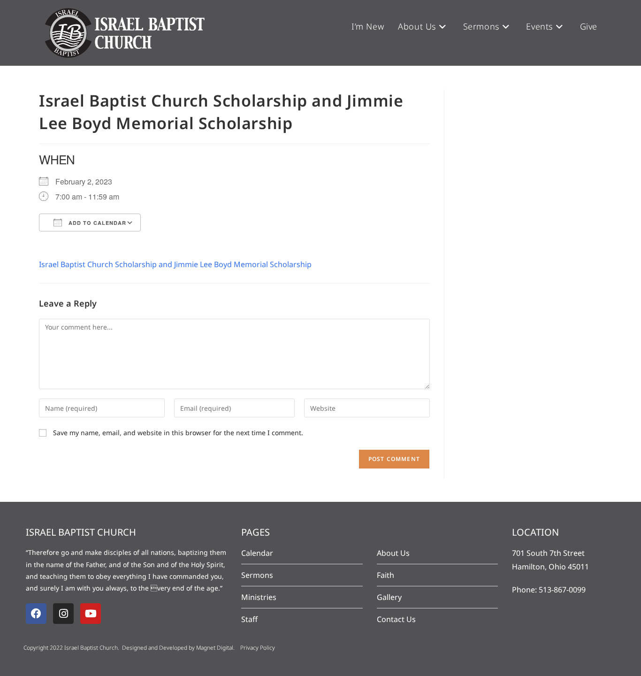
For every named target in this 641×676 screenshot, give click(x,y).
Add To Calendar (96, 222)
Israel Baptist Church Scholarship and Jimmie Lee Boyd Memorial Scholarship (175, 264)
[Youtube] (90, 613)
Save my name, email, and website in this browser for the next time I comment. (178, 432)
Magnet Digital (214, 648)
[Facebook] (36, 613)
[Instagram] (63, 613)
